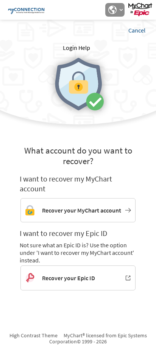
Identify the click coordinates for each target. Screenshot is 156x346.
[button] (114, 10)
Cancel (136, 30)
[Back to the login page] (26, 10)
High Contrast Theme (33, 335)
